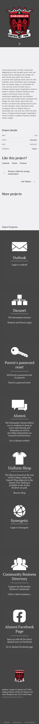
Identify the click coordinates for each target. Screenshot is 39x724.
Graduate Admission (14, 227)
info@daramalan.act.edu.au (12, 697)
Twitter (14, 163)
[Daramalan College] (19, 22)
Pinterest (23, 163)
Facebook (5, 163)
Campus (34, 149)
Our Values (26, 181)
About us (17, 722)
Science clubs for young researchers (19, 172)
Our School (30, 722)
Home (15, 57)
